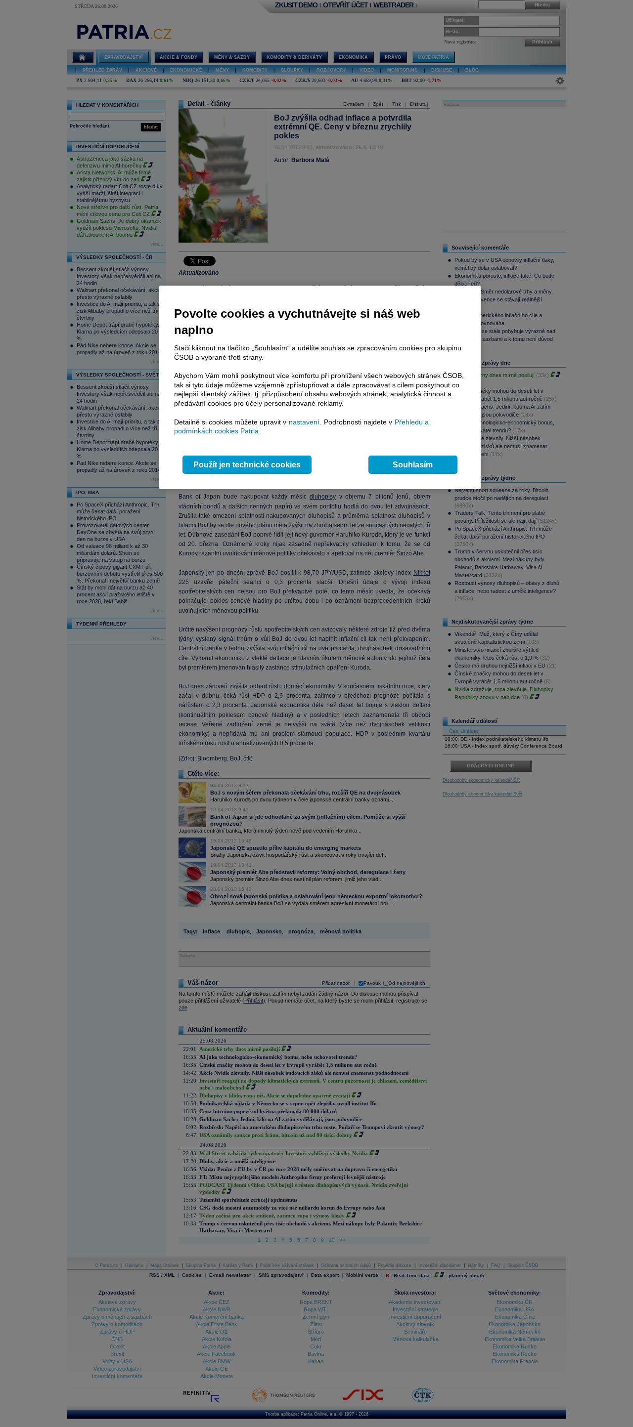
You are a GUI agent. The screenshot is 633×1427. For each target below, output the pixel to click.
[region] (320, 388)
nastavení (304, 422)
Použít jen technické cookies (247, 465)
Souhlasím (413, 465)
